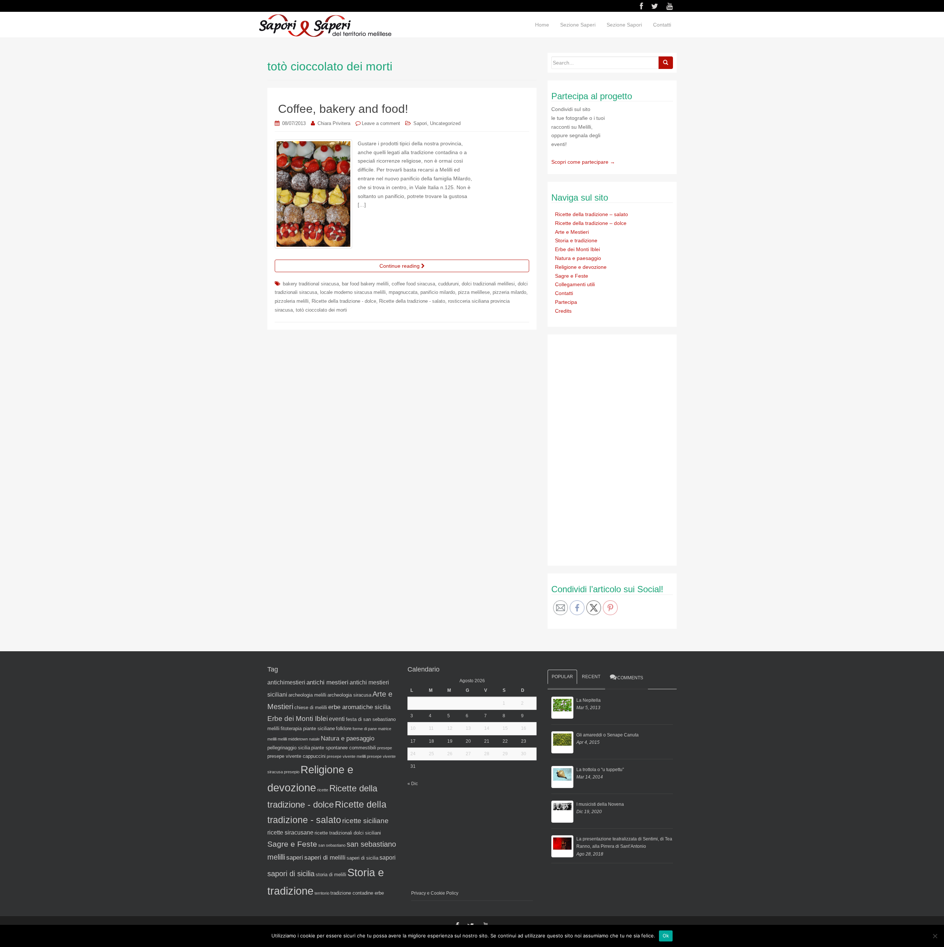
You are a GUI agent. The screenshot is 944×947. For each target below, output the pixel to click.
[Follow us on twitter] (654, 6)
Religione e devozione (581, 267)
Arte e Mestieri (572, 232)
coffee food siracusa (413, 284)
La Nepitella (588, 700)
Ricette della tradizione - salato (412, 301)
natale (314, 739)
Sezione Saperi (578, 25)
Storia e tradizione (576, 240)
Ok (666, 936)
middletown (298, 739)
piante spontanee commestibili (343, 747)
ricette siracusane (290, 832)
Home (542, 25)
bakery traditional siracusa (311, 284)
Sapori (420, 123)
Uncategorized (445, 123)
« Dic (412, 783)
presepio (291, 772)
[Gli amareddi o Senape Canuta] (562, 742)
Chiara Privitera (333, 123)
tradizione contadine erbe (357, 893)
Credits (563, 311)
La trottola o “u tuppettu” (600, 769)
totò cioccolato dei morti (321, 310)
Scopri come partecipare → (583, 162)
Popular (562, 676)
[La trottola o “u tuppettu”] (562, 777)
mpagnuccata (403, 292)
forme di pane (365, 728)
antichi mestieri (327, 682)
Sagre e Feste (571, 276)
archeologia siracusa (349, 695)
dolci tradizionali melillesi (488, 284)
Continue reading (400, 266)
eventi (337, 719)
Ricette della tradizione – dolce (591, 223)
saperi (294, 857)
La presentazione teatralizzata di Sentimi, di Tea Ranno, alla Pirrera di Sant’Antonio (624, 842)
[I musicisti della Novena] (562, 812)
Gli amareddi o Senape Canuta (607, 735)
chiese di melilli (310, 707)
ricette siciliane (365, 821)
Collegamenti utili (575, 284)
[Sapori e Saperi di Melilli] (324, 25)
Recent (591, 676)
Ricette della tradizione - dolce (344, 301)
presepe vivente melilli (346, 756)
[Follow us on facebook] (641, 6)
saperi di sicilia (362, 858)
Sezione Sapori (624, 25)
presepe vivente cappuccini (296, 756)
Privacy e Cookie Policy (434, 893)
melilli (282, 739)
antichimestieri (286, 682)
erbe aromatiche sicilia (359, 707)
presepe (384, 748)
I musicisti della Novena (600, 804)
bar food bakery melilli (365, 284)
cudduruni (448, 284)
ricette (322, 790)
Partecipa (566, 302)
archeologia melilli (307, 695)
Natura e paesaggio (578, 258)
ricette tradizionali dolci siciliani (348, 833)
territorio (322, 893)
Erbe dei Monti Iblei (577, 249)
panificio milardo (437, 292)
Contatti (662, 25)
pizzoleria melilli (292, 301)
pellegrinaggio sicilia (288, 747)
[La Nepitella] (562, 708)
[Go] (665, 62)
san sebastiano (332, 845)
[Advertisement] (606, 448)
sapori (387, 857)
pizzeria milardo (509, 292)
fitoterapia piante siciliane (308, 728)
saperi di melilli (325, 857)
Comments (630, 677)
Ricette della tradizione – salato (591, 214)
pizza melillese (474, 292)
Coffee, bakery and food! (343, 108)
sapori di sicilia (291, 874)
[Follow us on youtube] (669, 6)
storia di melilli (331, 874)
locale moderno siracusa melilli (353, 292)
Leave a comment (381, 123)
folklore (343, 728)
